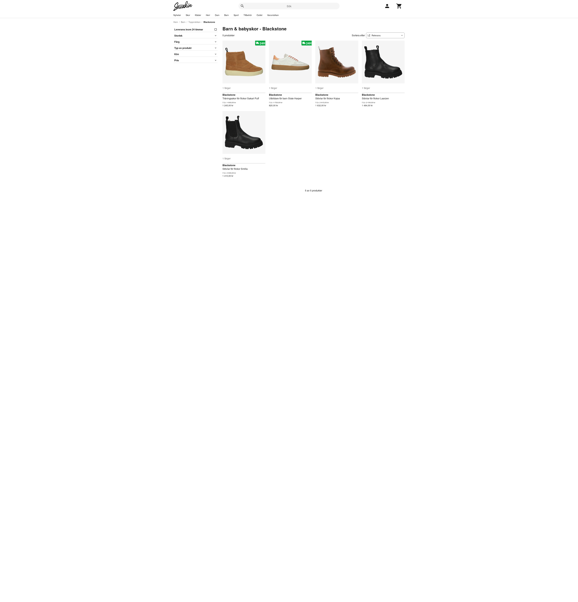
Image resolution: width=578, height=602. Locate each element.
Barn (226, 15)
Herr (208, 15)
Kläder (198, 15)
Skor (188, 15)
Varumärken (273, 15)
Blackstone (228, 94)
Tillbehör (248, 15)
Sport (236, 15)
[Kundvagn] (399, 6)
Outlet (259, 15)
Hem (175, 21)
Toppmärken (194, 21)
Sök (289, 6)
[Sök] (242, 6)
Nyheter (177, 15)
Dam (217, 15)
